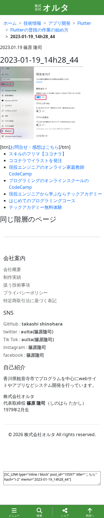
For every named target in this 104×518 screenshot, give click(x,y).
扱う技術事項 (16, 285)
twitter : (28, 332)
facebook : (23, 355)
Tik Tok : (28, 339)
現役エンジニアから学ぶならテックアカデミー (55, 194)
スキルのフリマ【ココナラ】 (38, 154)
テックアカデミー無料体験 (35, 207)
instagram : (24, 347)
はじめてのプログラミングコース (42, 200)
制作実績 (12, 277)
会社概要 (12, 269)
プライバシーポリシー (25, 293)
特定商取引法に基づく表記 (30, 300)
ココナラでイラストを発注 (35, 160)
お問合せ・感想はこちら (34, 147)
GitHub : (33, 324)
